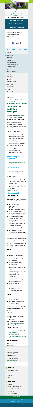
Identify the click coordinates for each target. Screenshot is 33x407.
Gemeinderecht (10, 59)
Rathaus (9, 79)
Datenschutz (13, 401)
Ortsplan (10, 375)
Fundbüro (9, 68)
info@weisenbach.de (13, 360)
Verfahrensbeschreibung (13, 38)
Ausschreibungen (12, 393)
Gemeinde (9, 74)
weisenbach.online (17, 32)
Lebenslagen (10, 57)
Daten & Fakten (10, 84)
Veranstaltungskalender (14, 388)
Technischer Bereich (11, 81)
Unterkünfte (11, 391)
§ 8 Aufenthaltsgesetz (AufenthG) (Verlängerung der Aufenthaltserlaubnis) (17, 332)
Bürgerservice (10, 36)
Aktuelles (9, 52)
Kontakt (8, 89)
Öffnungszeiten (10, 91)
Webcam (10, 377)
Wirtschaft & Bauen (16, 27)
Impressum (19, 401)
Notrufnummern (10, 69)
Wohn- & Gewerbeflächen (14, 386)
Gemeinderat (10, 76)
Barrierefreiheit (22, 399)
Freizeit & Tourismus (16, 24)
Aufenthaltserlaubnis (20, 115)
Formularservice (10, 60)
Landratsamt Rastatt (12, 190)
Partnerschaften (10, 86)
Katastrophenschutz (11, 71)
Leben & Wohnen (16, 20)
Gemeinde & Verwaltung (16, 17)
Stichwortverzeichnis (11, 66)
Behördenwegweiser (11, 62)
